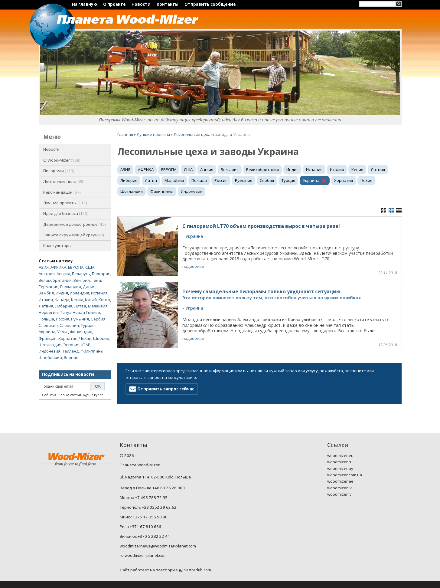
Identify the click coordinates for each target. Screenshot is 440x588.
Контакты (167, 4)
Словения (69, 325)
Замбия (46, 293)
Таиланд (70, 351)
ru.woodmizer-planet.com (143, 555)
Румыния (80, 319)
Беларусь (81, 273)
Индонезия (49, 351)
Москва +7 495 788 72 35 (144, 497)
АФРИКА (58, 267)
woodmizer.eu (340, 455)
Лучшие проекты (64, 202)
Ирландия (79, 293)
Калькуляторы (57, 245)
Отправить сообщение (210, 4)
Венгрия (81, 280)
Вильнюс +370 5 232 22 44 (145, 536)
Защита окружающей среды (73, 235)
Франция (48, 338)
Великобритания (55, 280)
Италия (46, 299)
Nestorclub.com (197, 570)
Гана (96, 280)
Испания (99, 293)
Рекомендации (61, 192)
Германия (48, 286)
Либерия (63, 306)
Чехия (85, 338)
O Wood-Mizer (61, 160)
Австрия (47, 273)
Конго (104, 299)
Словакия (48, 325)
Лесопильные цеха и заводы (202, 134)
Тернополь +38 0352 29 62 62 (148, 507)
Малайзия (98, 306)
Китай (91, 299)
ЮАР (85, 344)
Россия (62, 319)
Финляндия (81, 331)
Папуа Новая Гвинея (80, 312)
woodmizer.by (340, 468)
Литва (80, 306)
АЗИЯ (44, 267)
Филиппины (91, 351)
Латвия (46, 306)
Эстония (71, 344)
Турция (88, 325)
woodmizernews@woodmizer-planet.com (158, 546)
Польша (46, 319)
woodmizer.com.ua (344, 475)
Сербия (98, 319)
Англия (63, 273)
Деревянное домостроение (74, 224)
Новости (141, 4)
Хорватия (67, 338)
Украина (47, 331)
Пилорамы (58, 170)
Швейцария (50, 357)
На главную (84, 4)
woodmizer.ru (340, 462)
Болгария (101, 273)
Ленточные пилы (63, 181)
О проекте (114, 4)
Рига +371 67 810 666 (140, 526)
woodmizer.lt (339, 494)
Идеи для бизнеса (65, 213)
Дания (89, 286)
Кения (77, 299)
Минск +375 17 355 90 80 (144, 517)
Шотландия (50, 344)
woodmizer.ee (340, 481)
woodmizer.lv (339, 488)
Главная (125, 134)
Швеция (101, 338)
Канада (62, 299)
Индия (62, 293)
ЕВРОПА (75, 267)
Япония (71, 357)
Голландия (70, 286)
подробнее (193, 266)
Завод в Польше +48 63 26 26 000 (152, 488)
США (89, 267)
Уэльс (62, 331)
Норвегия (48, 312)
